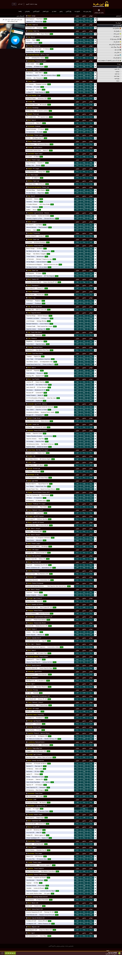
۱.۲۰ (77, 58)
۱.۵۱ (77, 356)
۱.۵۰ (77, 123)
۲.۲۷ (77, 87)
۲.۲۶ (77, 439)
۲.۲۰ (77, 165)
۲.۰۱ (91, 498)
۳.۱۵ (84, 199)
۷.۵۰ (91, 850)
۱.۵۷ (77, 453)
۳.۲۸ (91, 376)
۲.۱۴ (77, 415)
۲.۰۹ (91, 172)
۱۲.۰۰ (91, 49)
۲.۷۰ (84, 178)
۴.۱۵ (84, 273)
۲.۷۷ (91, 254)
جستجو (118, 16)
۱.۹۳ (77, 288)
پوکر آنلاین (68, 11)
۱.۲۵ (77, 117)
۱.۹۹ (77, 436)
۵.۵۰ (84, 58)
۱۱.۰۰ (91, 75)
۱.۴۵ (91, 163)
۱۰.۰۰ (91, 64)
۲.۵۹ (77, 632)
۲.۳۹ (91, 489)
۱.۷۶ (77, 329)
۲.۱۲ (77, 595)
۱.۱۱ (77, 699)
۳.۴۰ (84, 129)
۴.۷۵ (91, 105)
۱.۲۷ (91, 771)
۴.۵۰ (84, 19)
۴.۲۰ (77, 40)
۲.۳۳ (77, 344)
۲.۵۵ (84, 264)
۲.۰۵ (91, 184)
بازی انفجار (46, 11)
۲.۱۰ (77, 769)
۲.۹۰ (84, 43)
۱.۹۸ (77, 52)
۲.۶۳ (77, 202)
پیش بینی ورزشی (98, 13)
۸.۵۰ (91, 739)
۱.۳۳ (77, 568)
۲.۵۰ (91, 67)
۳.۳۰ (84, 52)
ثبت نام (20, 4)
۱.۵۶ (77, 132)
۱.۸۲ (77, 779)
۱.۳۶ (77, 111)
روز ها (119, 64)
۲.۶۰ (77, 43)
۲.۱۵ (91, 90)
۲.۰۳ (77, 395)
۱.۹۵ (77, 236)
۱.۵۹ (77, 105)
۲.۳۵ (91, 574)
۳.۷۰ (91, 204)
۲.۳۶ (91, 316)
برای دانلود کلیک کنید (9, 953)
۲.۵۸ (77, 129)
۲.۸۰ (91, 92)
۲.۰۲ (77, 705)
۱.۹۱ (77, 495)
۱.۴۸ (77, 138)
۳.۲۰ (84, 87)
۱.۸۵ (77, 144)
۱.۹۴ (91, 242)
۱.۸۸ (77, 559)
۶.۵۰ (77, 163)
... (77, 809)
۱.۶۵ (91, 34)
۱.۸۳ (77, 341)
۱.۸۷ (77, 301)
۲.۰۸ (91, 766)
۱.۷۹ (77, 580)
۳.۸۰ (84, 123)
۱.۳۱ (77, 28)
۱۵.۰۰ (91, 699)
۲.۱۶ (77, 210)
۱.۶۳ (77, 513)
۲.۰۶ (77, 647)
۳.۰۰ (91, 43)
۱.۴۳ (91, 19)
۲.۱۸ (91, 157)
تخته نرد (54, 11)
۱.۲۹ (77, 607)
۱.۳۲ (77, 150)
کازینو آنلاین (36, 11)
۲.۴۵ (77, 21)
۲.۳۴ (77, 84)
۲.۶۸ (84, 248)
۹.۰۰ (91, 28)
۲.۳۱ (77, 193)
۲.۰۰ (91, 40)
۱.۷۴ (77, 668)
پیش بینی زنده (87, 11)
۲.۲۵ (77, 321)
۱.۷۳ (77, 674)
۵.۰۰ (84, 28)
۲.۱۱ (77, 204)
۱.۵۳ (91, 659)
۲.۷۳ (84, 190)
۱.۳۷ (77, 711)
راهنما (20, 11)
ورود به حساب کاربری (31, 4)
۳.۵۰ (84, 67)
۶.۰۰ (84, 49)
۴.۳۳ (84, 34)
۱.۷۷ (77, 219)
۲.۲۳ (91, 78)
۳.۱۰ (84, 21)
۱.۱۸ (77, 49)
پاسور (61, 11)
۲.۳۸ (77, 178)
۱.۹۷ (77, 774)
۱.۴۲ (91, 553)
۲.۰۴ (77, 190)
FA (14, 4)
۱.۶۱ (77, 393)
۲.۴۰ (77, 199)
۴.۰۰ (84, 105)
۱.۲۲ (77, 98)
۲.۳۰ (77, 620)
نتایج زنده (77, 11)
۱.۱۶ (77, 73)
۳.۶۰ (91, 52)
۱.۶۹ (77, 227)
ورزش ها (118, 23)
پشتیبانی (27, 11)
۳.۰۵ (91, 21)
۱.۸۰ (77, 256)
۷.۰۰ (77, 19)
